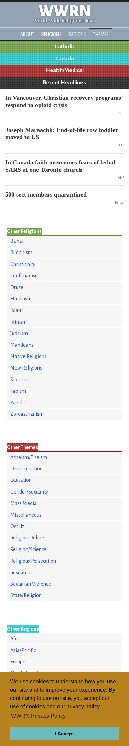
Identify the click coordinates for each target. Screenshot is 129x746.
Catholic (65, 47)
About (27, 34)
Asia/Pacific (23, 650)
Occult (17, 526)
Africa (16, 638)
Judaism (19, 333)
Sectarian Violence (30, 584)
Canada (64, 59)
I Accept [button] (64, 733)
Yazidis (18, 402)
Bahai (16, 241)
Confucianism (25, 275)
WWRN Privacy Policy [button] (38, 716)
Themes (101, 34)
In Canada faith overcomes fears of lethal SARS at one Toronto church (60, 166)
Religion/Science (28, 549)
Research (20, 572)
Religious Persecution (33, 561)
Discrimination (26, 468)
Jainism (18, 322)
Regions (77, 34)
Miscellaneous (25, 515)
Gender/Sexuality (29, 492)
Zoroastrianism (27, 414)
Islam (16, 310)
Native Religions (28, 356)
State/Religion (26, 595)
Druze (16, 287)
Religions (51, 34)
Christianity (22, 264)
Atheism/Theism (28, 457)
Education (21, 480)
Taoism (18, 391)
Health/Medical (65, 70)
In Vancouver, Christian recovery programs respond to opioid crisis (63, 101)
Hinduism (21, 299)
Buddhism (21, 252)
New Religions (26, 368)
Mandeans (21, 345)
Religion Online (27, 538)
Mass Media (23, 503)
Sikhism (19, 379)
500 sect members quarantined (46, 194)
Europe (17, 661)
